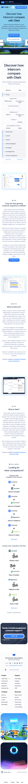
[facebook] (10, 663)
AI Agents (17, 681)
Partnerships (4, 704)
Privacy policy (18, 702)
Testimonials (5, 678)
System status (7, 772)
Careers (3, 699)
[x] (12, 663)
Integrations (4, 685)
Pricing (17, 782)
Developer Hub (4, 688)
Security (17, 697)
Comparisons (4, 681)
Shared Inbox (18, 685)
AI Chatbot (17, 683)
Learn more (8, 159)
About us (3, 695)
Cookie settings (18, 707)
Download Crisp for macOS (16, 665)
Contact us (4, 697)
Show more (14, 539)
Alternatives (4, 683)
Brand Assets (4, 702)
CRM (16, 688)
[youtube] (15, 663)
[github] (22, 663)
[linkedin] (20, 663)
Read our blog (18, 695)
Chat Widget (18, 678)
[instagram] (17, 663)
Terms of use (18, 699)
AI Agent (12, 782)
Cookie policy (18, 704)
